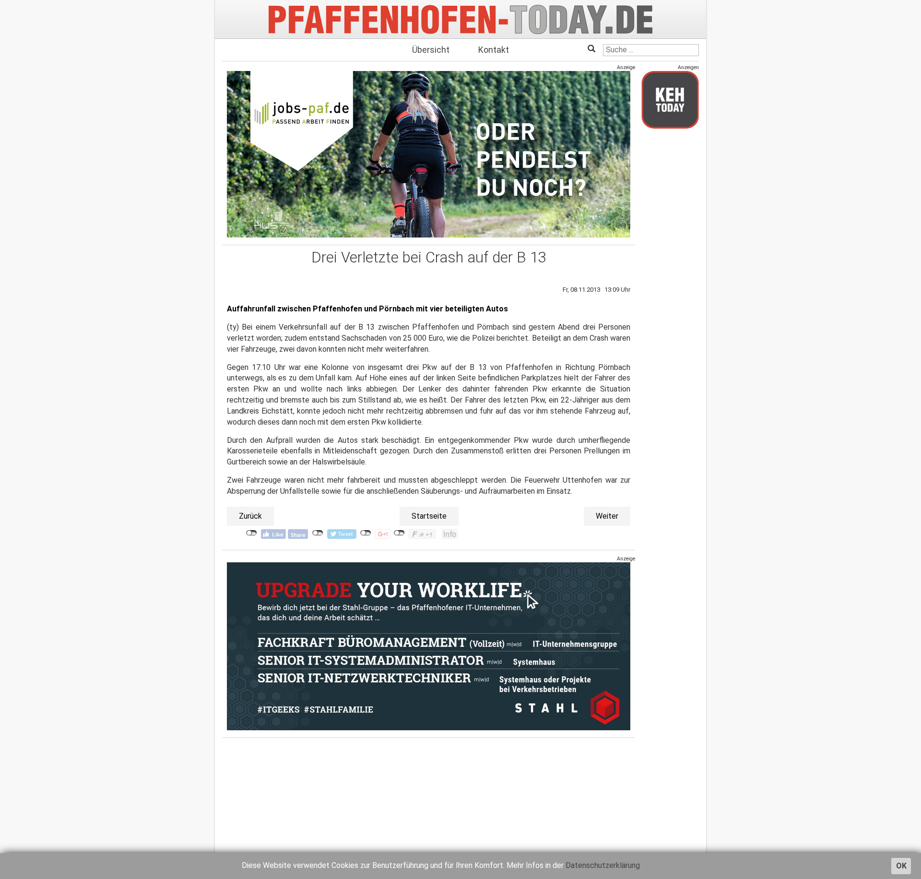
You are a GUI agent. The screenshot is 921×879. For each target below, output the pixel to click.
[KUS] (428, 154)
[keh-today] (670, 99)
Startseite (429, 516)
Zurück (250, 516)
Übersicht (430, 50)
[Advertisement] (670, 280)
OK (901, 865)
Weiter (607, 516)
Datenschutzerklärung (603, 865)
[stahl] (428, 646)
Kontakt (493, 50)
